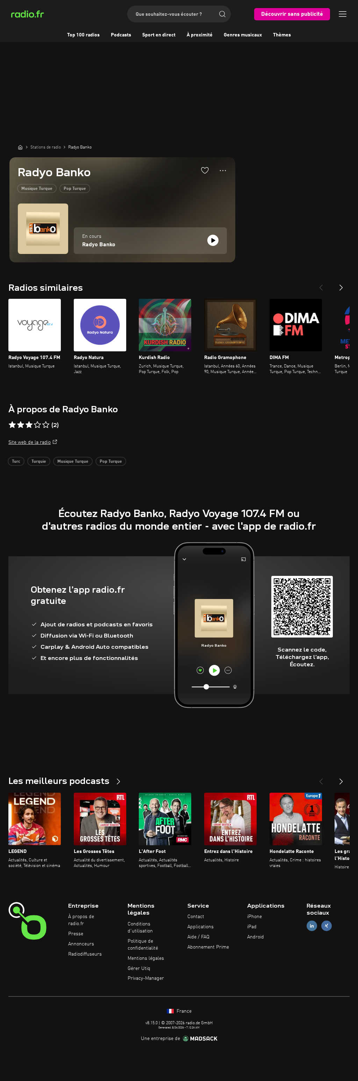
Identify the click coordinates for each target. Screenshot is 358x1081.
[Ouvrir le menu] (342, 14)
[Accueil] (20, 147)
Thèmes (282, 35)
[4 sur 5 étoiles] (37, 425)
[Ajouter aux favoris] (204, 170)
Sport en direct (159, 35)
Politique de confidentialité (143, 945)
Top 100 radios (83, 35)
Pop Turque (75, 189)
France (183, 1011)
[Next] (341, 284)
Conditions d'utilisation (140, 928)
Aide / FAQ (198, 937)
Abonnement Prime (208, 947)
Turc (16, 462)
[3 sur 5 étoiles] (29, 425)
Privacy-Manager (146, 978)
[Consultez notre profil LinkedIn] (312, 926)
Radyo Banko (98, 245)
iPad (252, 926)
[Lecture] (213, 240)
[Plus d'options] (223, 170)
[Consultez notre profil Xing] (326, 926)
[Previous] (321, 284)
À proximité (200, 35)
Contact (195, 916)
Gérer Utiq (139, 968)
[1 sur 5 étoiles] (12, 425)
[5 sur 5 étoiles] (46, 425)
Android (255, 937)
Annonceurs (81, 944)
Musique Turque (36, 189)
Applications (200, 926)
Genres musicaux (243, 35)
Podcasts (121, 35)
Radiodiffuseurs (85, 954)
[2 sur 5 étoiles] (20, 425)
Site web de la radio (29, 442)
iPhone (254, 916)
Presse (75, 933)
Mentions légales (146, 958)
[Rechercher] (222, 14)
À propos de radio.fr (81, 920)
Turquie (38, 462)
